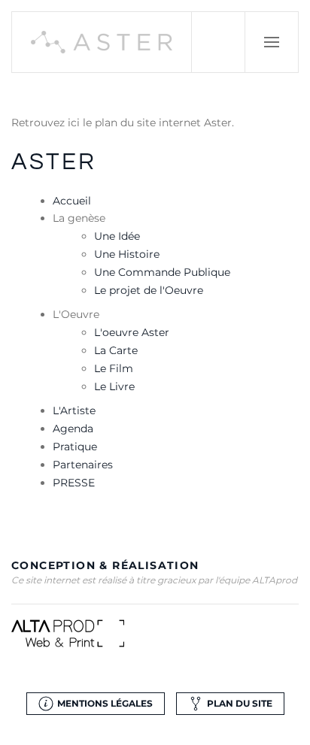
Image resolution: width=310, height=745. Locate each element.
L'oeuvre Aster (131, 332)
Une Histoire (127, 254)
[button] (271, 42)
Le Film (113, 368)
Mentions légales (105, 703)
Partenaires (83, 464)
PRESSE (74, 482)
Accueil (72, 200)
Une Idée (117, 236)
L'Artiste (74, 410)
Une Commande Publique (162, 272)
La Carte (116, 350)
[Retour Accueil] (102, 42)
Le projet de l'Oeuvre (148, 290)
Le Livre (114, 386)
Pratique (75, 446)
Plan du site (239, 703)
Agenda (73, 428)
